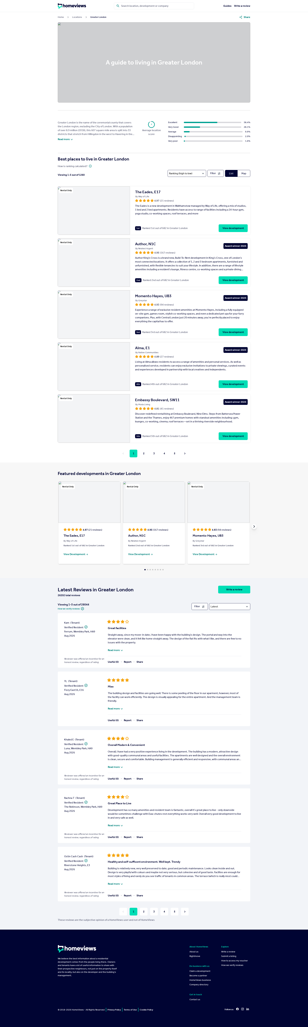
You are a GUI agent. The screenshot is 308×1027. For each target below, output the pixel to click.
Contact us (194, 999)
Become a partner (198, 975)
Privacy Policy (114, 1009)
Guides (227, 5)
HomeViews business (200, 980)
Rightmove (194, 956)
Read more (64, 139)
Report (127, 661)
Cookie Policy (146, 1009)
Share (140, 661)
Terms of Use (130, 1009)
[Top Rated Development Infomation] (90, 166)
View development (233, 228)
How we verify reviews (232, 965)
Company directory (198, 984)
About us (193, 951)
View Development (74, 554)
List (231, 173)
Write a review (242, 5)
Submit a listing (228, 956)
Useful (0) (113, 661)
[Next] (185, 453)
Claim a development (199, 971)
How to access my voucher (234, 960)
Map (243, 173)
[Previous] (123, 453)
